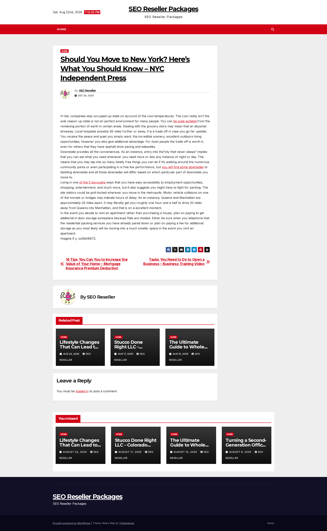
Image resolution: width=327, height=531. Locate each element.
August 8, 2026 (240, 451)
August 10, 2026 (186, 451)
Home (61, 29)
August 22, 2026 (75, 451)
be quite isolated (185, 121)
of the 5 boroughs (92, 182)
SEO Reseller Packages (163, 9)
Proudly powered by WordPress (72, 523)
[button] (272, 29)
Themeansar (126, 523)
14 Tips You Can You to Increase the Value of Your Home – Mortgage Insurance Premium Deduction (97, 263)
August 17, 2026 (130, 451)
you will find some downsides (183, 167)
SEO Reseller (87, 90)
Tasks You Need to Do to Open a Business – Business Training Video (173, 261)
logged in (82, 391)
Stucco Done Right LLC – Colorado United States (135, 444)
